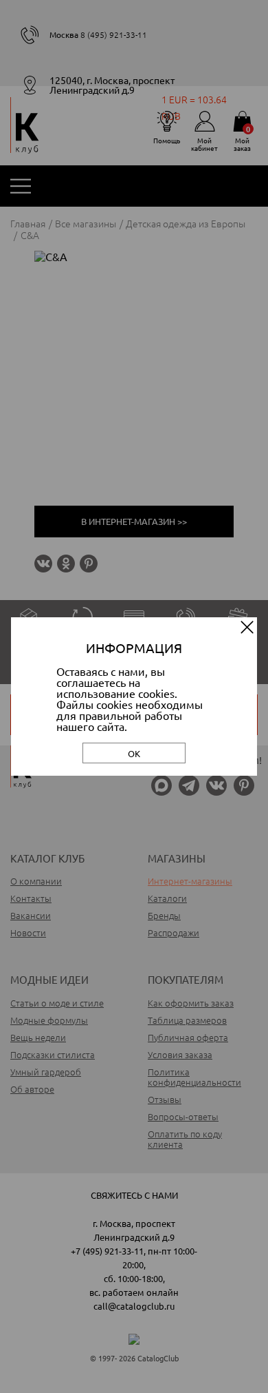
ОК (134, 753)
